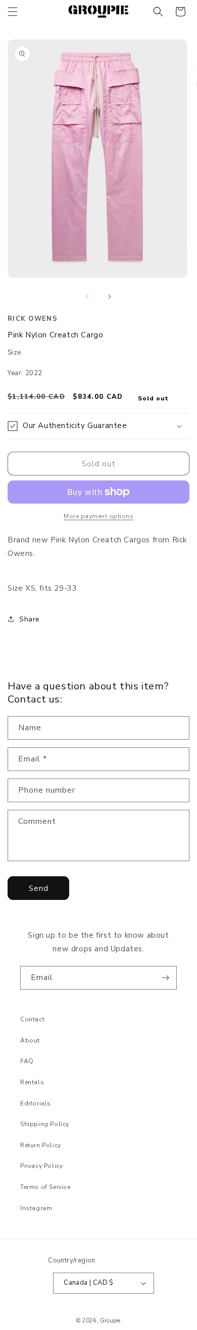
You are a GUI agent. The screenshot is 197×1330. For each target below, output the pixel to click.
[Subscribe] (165, 978)
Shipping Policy (44, 1124)
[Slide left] (87, 297)
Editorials (35, 1103)
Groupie (110, 1320)
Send (38, 888)
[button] (13, 12)
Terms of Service (45, 1187)
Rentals (32, 1082)
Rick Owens (33, 318)
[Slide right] (109, 297)
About (30, 1040)
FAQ (27, 1061)
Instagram (36, 1208)
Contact (32, 1019)
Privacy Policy (41, 1166)
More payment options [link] (98, 516)
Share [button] (29, 619)
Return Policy (40, 1145)
